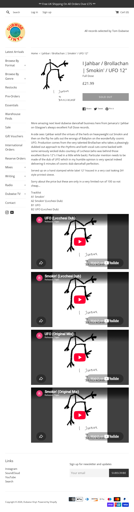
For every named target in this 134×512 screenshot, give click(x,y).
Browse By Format (15, 63)
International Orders (13, 147)
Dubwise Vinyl (30, 501)
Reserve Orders (15, 158)
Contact (10, 203)
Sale (8, 127)
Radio (15, 185)
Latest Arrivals (14, 52)
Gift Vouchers (14, 136)
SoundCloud (12, 473)
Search (9, 481)
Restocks (11, 87)
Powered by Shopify (47, 501)
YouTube (10, 477)
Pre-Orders (12, 96)
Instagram (11, 469)
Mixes (15, 167)
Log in (34, 12)
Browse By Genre (15, 76)
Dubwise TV (15, 194)
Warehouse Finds (12, 116)
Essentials (11, 105)
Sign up (47, 12)
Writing (15, 176)
